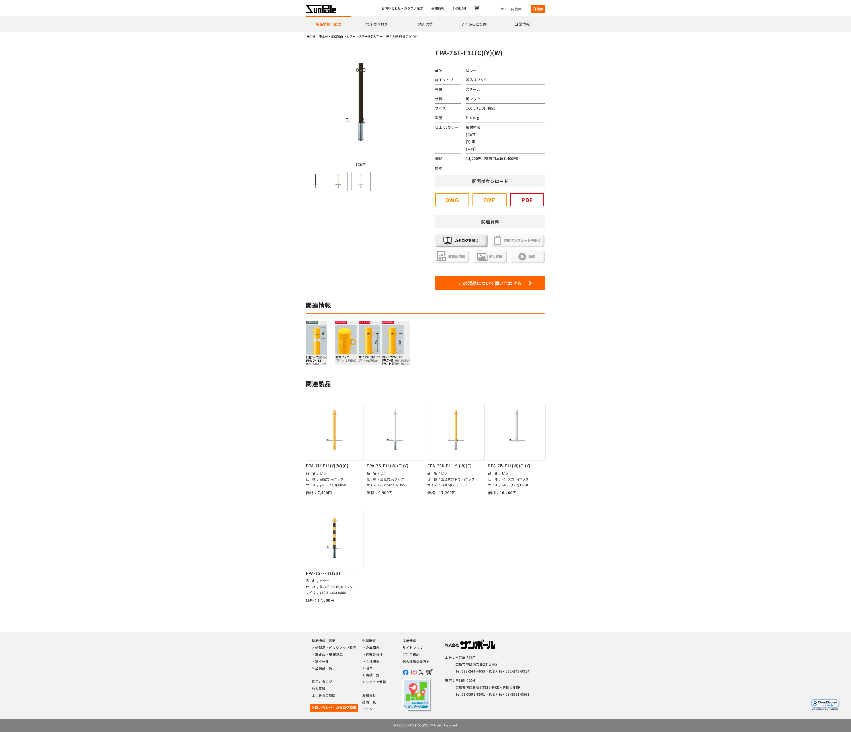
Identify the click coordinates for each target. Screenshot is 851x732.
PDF (527, 200)
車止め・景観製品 (329, 654)
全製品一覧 (323, 668)
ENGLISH (459, 8)
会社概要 (372, 661)
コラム (367, 708)
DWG (452, 200)
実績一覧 (372, 675)
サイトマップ (412, 647)
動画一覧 (369, 702)
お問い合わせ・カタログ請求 (402, 8)
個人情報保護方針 (416, 661)
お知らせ (369, 695)
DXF (489, 200)
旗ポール (322, 661)
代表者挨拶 (374, 654)
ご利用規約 (411, 654)
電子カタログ (377, 24)
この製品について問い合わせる (490, 283)
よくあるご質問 (474, 24)
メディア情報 (376, 681)
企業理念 (372, 647)
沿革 (369, 668)
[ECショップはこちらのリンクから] (477, 8)
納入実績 (425, 24)
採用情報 (437, 8)
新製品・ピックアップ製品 (335, 647)
